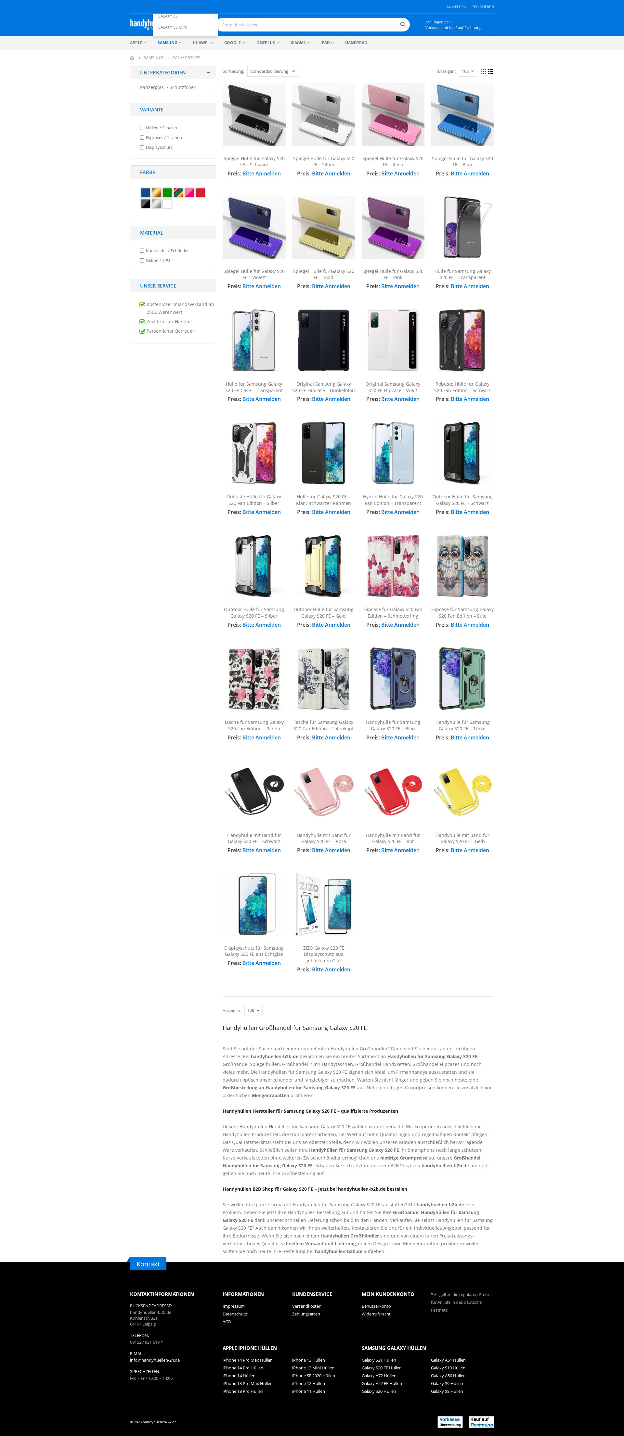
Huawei (200, 42)
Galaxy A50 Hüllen (448, 1375)
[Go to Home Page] (132, 58)
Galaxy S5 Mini (172, 27)
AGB (227, 1322)
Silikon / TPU (158, 260)
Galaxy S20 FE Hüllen (382, 1368)
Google (232, 42)
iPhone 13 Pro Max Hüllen (248, 1383)
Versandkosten (306, 1306)
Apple (136, 42)
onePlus (265, 42)
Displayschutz (159, 147)
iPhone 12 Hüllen (308, 1383)
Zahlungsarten (306, 1314)
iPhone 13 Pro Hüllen (243, 1391)
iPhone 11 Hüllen (308, 1391)
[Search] (403, 24)
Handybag (356, 42)
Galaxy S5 (168, 16)
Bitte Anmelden (261, 173)
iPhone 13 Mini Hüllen (313, 1368)
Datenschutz (235, 1314)
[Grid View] (483, 72)
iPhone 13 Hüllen (308, 1360)
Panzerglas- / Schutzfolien (168, 87)
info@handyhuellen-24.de (155, 1360)
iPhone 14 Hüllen (239, 1375)
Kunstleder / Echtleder (167, 251)
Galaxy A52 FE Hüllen (382, 1383)
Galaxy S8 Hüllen (447, 1391)
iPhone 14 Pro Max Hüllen (248, 1360)
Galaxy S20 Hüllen (379, 1391)
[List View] (491, 72)
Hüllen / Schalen (161, 128)
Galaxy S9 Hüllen (447, 1383)
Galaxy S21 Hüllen (379, 1360)
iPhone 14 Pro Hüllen (243, 1368)
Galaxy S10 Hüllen (448, 1368)
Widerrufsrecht (376, 1314)
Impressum (234, 1306)
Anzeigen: (446, 71)
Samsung (167, 42)
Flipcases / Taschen (164, 137)
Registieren (483, 6)
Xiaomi (298, 42)
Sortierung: (233, 71)
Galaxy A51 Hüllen (448, 1360)
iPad (325, 42)
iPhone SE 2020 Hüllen (313, 1375)
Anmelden (456, 6)
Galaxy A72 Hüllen (379, 1375)
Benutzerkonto (376, 1306)
